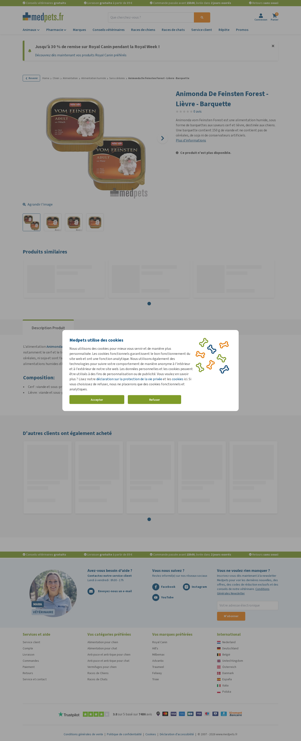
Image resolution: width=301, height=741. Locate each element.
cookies (177, 379)
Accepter (97, 399)
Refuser (154, 399)
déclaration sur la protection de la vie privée (129, 379)
